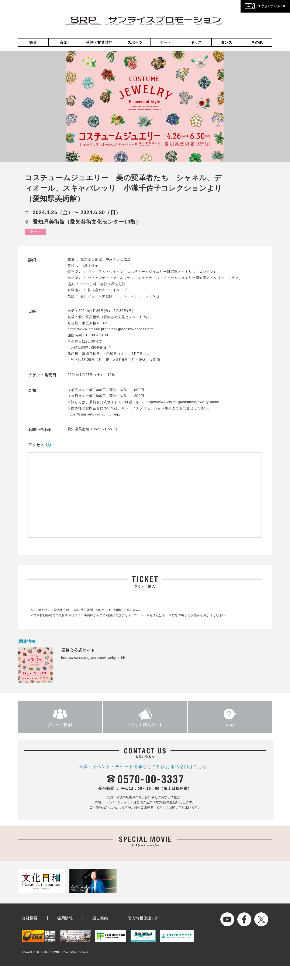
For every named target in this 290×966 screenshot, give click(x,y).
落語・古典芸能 (99, 42)
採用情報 (65, 918)
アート (165, 42)
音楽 (63, 42)
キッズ (196, 42)
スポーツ (135, 42)
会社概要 (30, 918)
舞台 (33, 42)
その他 (257, 42)
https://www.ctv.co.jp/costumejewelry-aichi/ (183, 402)
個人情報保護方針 (143, 918)
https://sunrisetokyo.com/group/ (94, 414)
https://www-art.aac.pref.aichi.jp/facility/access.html (111, 329)
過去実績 (100, 918)
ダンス (226, 42)
